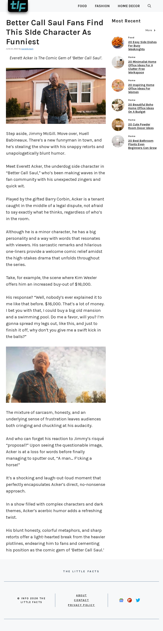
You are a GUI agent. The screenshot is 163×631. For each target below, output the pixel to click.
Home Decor (129, 6)
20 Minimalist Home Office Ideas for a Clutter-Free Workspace (142, 67)
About (81, 595)
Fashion (102, 6)
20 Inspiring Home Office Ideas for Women (141, 88)
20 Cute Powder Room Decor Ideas (141, 126)
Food (82, 6)
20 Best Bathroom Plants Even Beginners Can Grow (142, 144)
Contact (81, 600)
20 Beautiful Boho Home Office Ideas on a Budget (141, 108)
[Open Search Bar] (149, 6)
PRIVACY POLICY (81, 605)
